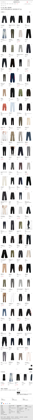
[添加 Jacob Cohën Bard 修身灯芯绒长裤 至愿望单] (7, 308)
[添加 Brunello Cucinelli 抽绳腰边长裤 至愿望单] (31, 147)
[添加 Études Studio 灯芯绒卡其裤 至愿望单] (15, 58)
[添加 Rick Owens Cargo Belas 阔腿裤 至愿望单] (31, 206)
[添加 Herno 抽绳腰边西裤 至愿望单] (15, 308)
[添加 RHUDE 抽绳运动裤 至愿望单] (31, 162)
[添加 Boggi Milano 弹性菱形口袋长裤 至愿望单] (31, 337)
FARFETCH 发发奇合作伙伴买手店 (12, 408)
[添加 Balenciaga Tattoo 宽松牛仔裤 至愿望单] (15, 162)
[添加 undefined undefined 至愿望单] (6, 373)
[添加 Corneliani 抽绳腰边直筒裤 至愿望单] (23, 352)
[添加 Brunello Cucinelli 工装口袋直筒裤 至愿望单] (7, 73)
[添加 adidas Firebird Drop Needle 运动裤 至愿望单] (31, 221)
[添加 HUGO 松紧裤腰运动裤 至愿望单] (23, 177)
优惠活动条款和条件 (3, 412)
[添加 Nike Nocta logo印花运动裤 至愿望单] (15, 88)
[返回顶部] (31, 365)
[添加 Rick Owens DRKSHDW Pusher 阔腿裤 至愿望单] (23, 323)
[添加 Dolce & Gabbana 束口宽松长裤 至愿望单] (31, 293)
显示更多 (21, 9)
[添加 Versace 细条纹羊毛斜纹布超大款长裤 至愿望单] (7, 323)
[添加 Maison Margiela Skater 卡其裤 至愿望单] (15, 221)
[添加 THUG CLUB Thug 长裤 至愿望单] (31, 29)
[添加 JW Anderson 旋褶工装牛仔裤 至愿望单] (31, 44)
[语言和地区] (27, 2)
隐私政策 (18, 394)
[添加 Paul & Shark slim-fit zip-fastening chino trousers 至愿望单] (23, 73)
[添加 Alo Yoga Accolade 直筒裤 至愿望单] (23, 206)
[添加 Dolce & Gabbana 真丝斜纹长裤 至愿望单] (15, 352)
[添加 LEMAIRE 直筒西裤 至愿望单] (15, 192)
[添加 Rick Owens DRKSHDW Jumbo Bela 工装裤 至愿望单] (7, 249)
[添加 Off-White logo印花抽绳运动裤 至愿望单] (31, 177)
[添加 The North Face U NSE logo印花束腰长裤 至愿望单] (23, 103)
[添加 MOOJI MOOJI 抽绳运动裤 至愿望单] (23, 249)
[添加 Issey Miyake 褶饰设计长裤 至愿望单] (23, 15)
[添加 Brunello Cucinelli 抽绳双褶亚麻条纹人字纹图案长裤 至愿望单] (31, 192)
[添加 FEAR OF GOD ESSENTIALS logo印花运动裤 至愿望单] (23, 132)
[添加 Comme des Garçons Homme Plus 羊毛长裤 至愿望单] (23, 337)
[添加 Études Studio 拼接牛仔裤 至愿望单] (31, 132)
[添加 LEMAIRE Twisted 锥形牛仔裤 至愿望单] (15, 206)
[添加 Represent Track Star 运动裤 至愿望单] (15, 235)
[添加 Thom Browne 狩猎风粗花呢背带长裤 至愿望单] (15, 29)
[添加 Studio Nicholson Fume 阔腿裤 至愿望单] (31, 88)
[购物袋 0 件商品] (31, 2)
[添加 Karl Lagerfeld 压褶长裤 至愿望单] (7, 264)
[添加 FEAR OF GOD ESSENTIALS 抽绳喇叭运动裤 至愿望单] (7, 192)
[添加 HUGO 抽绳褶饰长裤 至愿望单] (15, 323)
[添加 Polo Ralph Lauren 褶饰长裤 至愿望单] (23, 221)
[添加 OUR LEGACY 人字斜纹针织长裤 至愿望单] (15, 132)
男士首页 (1, 5)
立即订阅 (18, 392)
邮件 (17, 389)
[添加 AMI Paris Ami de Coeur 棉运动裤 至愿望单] (31, 15)
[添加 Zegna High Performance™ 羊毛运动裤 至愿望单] (7, 352)
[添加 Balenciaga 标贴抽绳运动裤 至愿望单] (23, 235)
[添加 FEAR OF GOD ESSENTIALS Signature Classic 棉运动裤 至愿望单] (23, 279)
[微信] (27, 410)
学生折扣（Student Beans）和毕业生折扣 (20, 411)
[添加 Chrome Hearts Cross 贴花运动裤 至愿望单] (7, 15)
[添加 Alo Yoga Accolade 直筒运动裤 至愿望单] (23, 308)
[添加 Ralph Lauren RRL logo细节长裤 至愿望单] (31, 117)
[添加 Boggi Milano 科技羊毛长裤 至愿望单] (15, 337)
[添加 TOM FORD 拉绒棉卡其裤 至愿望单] (31, 264)
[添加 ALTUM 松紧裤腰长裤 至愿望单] (7, 147)
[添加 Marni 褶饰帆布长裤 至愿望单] (23, 88)
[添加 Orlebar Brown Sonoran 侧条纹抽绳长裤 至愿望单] (31, 352)
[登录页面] (28, 2)
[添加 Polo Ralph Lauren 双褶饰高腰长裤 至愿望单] (15, 293)
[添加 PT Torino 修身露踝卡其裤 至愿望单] (7, 293)
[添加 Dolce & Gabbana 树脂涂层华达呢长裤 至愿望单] (23, 117)
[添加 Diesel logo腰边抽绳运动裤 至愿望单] (15, 117)
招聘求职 (10, 409)
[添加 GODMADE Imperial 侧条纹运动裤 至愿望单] (7, 235)
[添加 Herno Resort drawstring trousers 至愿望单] (23, 162)
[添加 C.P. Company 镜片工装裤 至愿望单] (31, 58)
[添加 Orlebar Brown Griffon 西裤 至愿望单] (15, 103)
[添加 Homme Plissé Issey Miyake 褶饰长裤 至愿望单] (7, 162)
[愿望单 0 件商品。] (30, 2)
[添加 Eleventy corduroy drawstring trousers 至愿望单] (23, 192)
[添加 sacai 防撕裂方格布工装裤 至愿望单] (23, 264)
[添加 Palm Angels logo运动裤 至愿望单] (15, 147)
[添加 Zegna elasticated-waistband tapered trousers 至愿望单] (15, 177)
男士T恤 (2, 9)
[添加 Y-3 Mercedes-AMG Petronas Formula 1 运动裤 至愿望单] (31, 103)
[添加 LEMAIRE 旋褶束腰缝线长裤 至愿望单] (23, 29)
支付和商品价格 (2, 411)
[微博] (28, 410)
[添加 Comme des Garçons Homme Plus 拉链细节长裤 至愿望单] (31, 323)
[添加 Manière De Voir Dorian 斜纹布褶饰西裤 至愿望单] (7, 206)
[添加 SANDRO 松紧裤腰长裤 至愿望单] (7, 88)
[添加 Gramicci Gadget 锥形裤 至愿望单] (7, 44)
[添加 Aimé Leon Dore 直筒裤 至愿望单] (23, 147)
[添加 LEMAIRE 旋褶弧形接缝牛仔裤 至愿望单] (23, 293)
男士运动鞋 (7, 9)
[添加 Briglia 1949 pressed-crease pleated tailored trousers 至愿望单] (7, 221)
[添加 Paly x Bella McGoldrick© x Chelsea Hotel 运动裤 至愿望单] (7, 103)
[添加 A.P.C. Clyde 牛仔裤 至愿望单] (7, 132)
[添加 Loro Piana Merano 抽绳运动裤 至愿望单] (15, 279)
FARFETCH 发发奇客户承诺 (4, 414)
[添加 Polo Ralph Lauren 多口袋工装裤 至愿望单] (15, 249)
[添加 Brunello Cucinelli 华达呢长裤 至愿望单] (31, 279)
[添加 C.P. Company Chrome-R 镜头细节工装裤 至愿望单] (7, 279)
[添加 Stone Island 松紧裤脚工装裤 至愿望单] (7, 58)
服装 (3, 5)
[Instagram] (25, 410)
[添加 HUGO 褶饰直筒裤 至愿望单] (23, 58)
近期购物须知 (2, 413)
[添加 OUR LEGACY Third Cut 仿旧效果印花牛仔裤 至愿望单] (7, 29)
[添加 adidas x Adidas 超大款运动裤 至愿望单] (31, 308)
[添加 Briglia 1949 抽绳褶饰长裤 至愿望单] (15, 264)
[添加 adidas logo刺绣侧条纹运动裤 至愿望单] (15, 44)
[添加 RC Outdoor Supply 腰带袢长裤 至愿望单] (7, 117)
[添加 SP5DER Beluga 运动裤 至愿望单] (15, 73)
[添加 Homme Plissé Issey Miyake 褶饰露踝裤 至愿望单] (15, 15)
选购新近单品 (17, 0)
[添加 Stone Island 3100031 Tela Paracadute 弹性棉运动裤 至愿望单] (7, 337)
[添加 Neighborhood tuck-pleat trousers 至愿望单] (31, 73)
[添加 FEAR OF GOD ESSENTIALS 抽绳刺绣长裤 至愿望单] (23, 44)
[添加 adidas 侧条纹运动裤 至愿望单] (31, 249)
